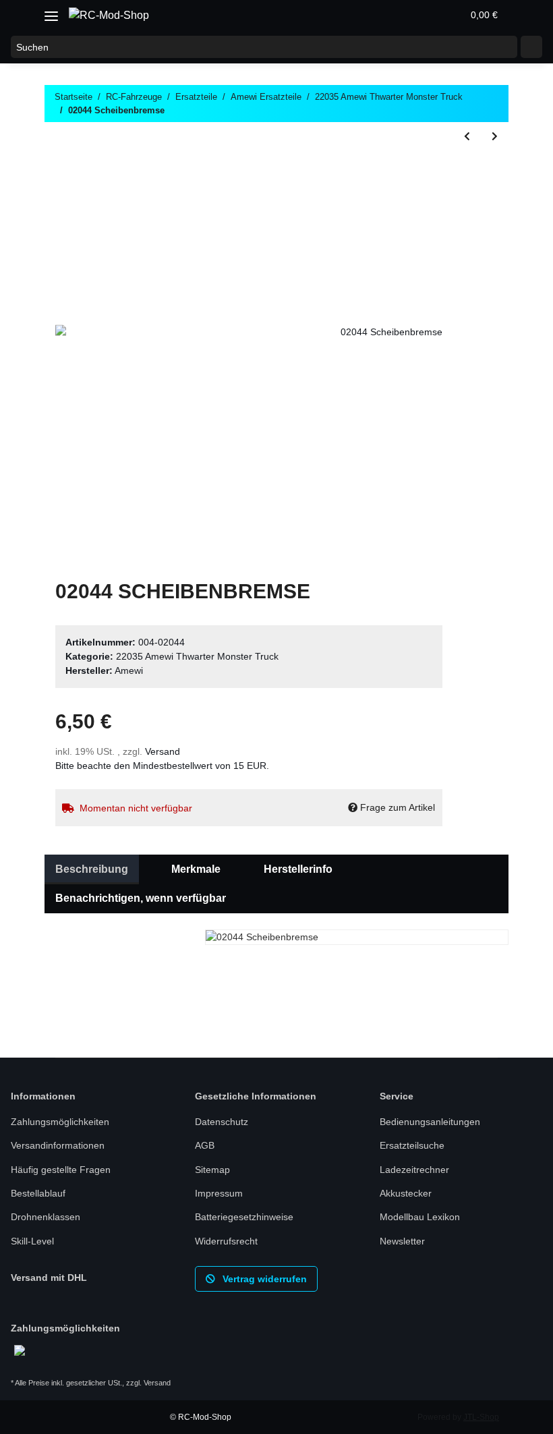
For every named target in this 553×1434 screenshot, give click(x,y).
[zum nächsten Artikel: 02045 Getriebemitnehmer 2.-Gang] (494, 136)
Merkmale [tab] (196, 869)
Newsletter (402, 1241)
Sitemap (212, 1169)
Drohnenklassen (45, 1216)
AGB (204, 1145)
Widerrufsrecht (226, 1241)
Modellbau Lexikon (420, 1216)
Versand (162, 751)
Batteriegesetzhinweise (244, 1216)
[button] (387, 14)
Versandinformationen (58, 1145)
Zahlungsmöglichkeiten (60, 1121)
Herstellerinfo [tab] (298, 869)
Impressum (219, 1193)
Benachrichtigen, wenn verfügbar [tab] (140, 898)
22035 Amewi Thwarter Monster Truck (197, 656)
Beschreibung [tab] (91, 869)
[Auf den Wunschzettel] (414, 169)
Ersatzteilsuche (412, 1145)
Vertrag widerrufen (263, 1278)
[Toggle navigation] (51, 11)
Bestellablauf (38, 1193)
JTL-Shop (481, 1417)
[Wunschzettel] (419, 14)
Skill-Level (32, 1241)
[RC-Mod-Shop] (109, 15)
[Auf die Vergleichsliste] (379, 169)
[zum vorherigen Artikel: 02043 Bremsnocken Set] (467, 136)
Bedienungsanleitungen (430, 1121)
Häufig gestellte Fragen (61, 1169)
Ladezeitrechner (414, 1169)
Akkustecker (406, 1193)
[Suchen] (531, 47)
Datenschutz (221, 1121)
